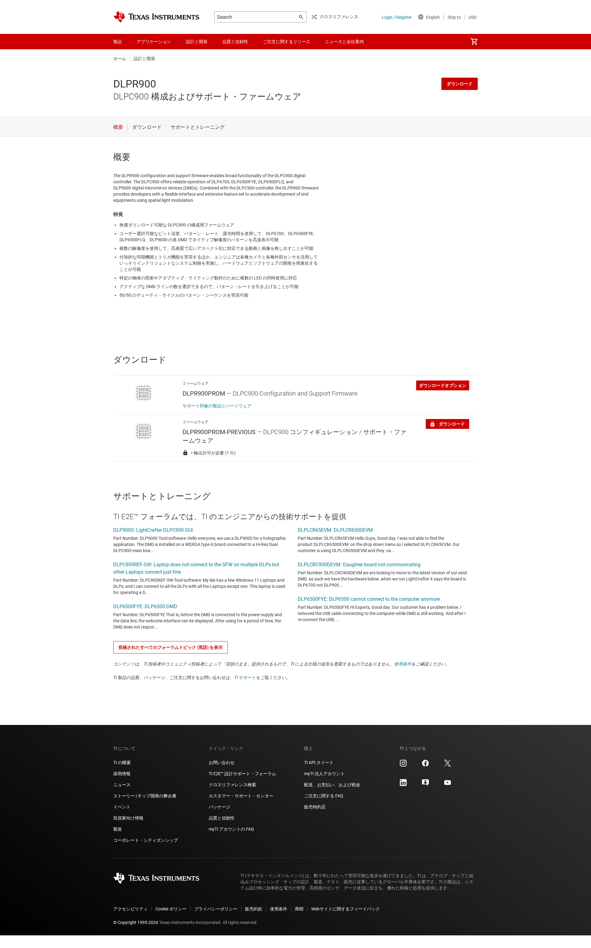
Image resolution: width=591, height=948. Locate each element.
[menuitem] (474, 41)
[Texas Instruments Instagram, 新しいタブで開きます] (403, 765)
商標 (299, 908)
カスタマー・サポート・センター (241, 795)
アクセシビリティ (130, 908)
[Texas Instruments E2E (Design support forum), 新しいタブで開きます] (425, 784)
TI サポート (245, 677)
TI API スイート (319, 762)
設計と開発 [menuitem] (196, 41)
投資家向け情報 (128, 818)
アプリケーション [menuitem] (154, 41)
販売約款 (253, 908)
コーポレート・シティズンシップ (145, 840)
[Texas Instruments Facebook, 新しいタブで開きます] (425, 765)
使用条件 (402, 663)
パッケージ (219, 806)
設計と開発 (144, 58)
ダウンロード (459, 83)
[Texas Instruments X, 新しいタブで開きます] (447, 765)
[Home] (156, 16)
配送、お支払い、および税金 (332, 784)
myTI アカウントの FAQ (231, 829)
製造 (117, 829)
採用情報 (122, 773)
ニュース (122, 784)
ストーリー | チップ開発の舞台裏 (144, 795)
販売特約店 (315, 806)
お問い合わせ (222, 762)
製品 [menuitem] (117, 41)
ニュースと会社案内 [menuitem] (344, 41)
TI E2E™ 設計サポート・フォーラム (242, 773)
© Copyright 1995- (135, 922)
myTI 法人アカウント (324, 773)
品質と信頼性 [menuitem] (235, 41)
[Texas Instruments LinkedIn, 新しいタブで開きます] (403, 784)
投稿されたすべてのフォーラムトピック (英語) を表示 (171, 647)
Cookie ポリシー (171, 908)
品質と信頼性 (222, 818)
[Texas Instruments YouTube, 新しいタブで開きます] (447, 784)
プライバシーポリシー (215, 908)
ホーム (119, 58)
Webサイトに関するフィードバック (345, 908)
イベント (122, 806)
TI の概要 (122, 762)
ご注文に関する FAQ (323, 795)
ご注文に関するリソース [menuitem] (286, 41)
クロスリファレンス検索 (232, 784)
